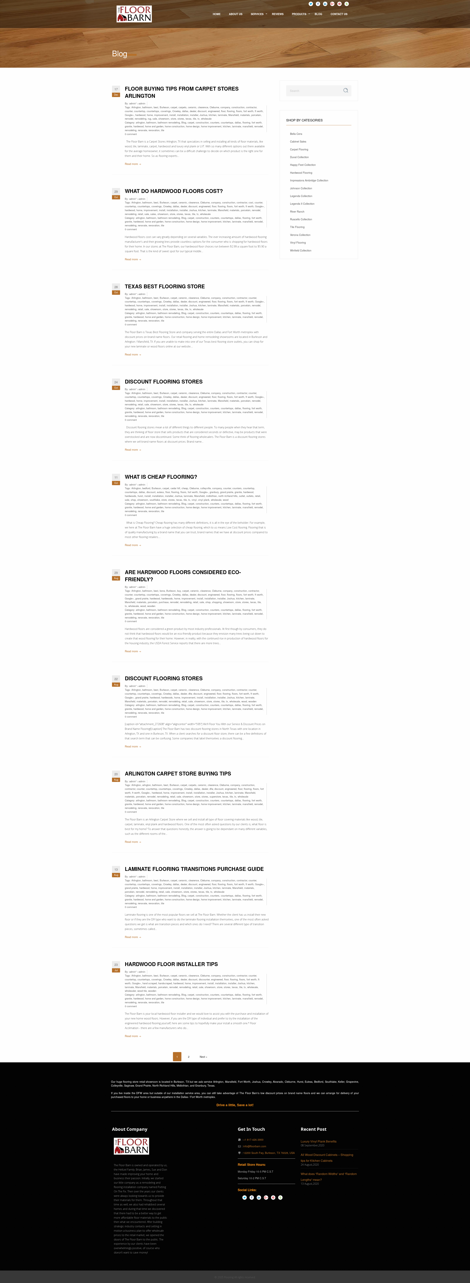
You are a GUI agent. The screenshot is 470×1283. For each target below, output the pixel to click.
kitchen (212, 115)
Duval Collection (299, 157)
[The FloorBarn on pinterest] (339, 4)
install (172, 115)
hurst (140, 496)
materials (245, 115)
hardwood (140, 115)
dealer (193, 111)
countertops (153, 111)
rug (149, 118)
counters (214, 122)
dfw (190, 693)
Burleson (164, 107)
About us (235, 14)
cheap (185, 488)
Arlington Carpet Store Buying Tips (178, 773)
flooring (231, 111)
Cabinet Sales (298, 141)
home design (193, 126)
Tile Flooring (297, 227)
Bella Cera (296, 134)
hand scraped (149, 983)
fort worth (248, 111)
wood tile (142, 990)
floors (239, 111)
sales (153, 214)
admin (132, 103)
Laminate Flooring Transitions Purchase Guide (194, 869)
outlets (250, 496)
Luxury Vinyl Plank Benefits (319, 1141)
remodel (129, 118)
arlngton (146, 785)
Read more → (133, 164)
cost (251, 202)
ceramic (192, 107)
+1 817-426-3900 (253, 1139)
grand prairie (226, 492)
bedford (146, 488)
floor (223, 111)
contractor (251, 107)
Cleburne (214, 107)
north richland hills (228, 496)
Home (216, 14)
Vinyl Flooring (298, 242)
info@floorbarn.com (254, 1146)
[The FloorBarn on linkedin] (325, 4)
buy (179, 590)
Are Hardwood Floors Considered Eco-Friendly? (183, 575)
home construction (175, 126)
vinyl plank (203, 499)
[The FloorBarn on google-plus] (332, 4)
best (156, 107)
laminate (222, 115)
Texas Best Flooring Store (165, 286)
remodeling (140, 118)
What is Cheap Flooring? (161, 476)
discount (202, 111)
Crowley (176, 111)
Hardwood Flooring (301, 172)
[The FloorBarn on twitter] (311, 4)
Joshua (203, 115)
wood (225, 499)
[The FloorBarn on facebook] (318, 4)
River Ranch (297, 211)
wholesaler (130, 990)
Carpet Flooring (299, 149)
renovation (154, 130)
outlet (242, 496)
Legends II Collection (302, 204)
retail (140, 214)
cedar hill (175, 488)
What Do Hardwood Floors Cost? (174, 191)
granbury (214, 492)
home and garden (154, 126)
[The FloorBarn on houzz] (346, 4)
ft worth (259, 111)
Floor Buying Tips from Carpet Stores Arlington (182, 92)
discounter (204, 979)
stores (181, 118)
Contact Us (339, 14)
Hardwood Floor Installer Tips (171, 964)
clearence (203, 107)
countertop (139, 111)
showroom (163, 118)
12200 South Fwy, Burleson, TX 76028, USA (269, 1153)
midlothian (211, 496)
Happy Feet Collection (303, 165)
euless (160, 492)
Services (257, 14)
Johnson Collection (301, 188)
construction (238, 107)
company (225, 107)
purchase (164, 602)
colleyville (205, 488)
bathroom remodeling (169, 122)
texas (188, 118)
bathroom (147, 107)
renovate (142, 130)
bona (162, 590)
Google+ (129, 115)
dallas (185, 111)
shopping (217, 602)
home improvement (211, 126)
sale (155, 118)
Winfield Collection (300, 250)
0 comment (131, 134)
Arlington (136, 107)
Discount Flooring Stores (164, 381)
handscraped (165, 983)
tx (199, 118)
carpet (174, 107)
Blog (318, 14)
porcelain (256, 115)
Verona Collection (300, 235)
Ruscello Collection (301, 219)
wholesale (206, 118)
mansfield (248, 126)
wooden (151, 606)
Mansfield (233, 115)
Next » (203, 1056)
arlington (140, 122)
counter (129, 111)
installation (183, 115)
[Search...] (346, 90)
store (173, 118)
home (150, 115)
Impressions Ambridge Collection (309, 180)
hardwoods (130, 496)
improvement (161, 115)
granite (128, 126)
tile (194, 118)
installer (194, 115)
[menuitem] (134, 14)
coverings (166, 111)
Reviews (277, 14)
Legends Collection (301, 196)
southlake (155, 499)
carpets (183, 107)
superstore (215, 796)
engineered (214, 111)
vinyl (194, 499)
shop (133, 499)
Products (299, 14)
